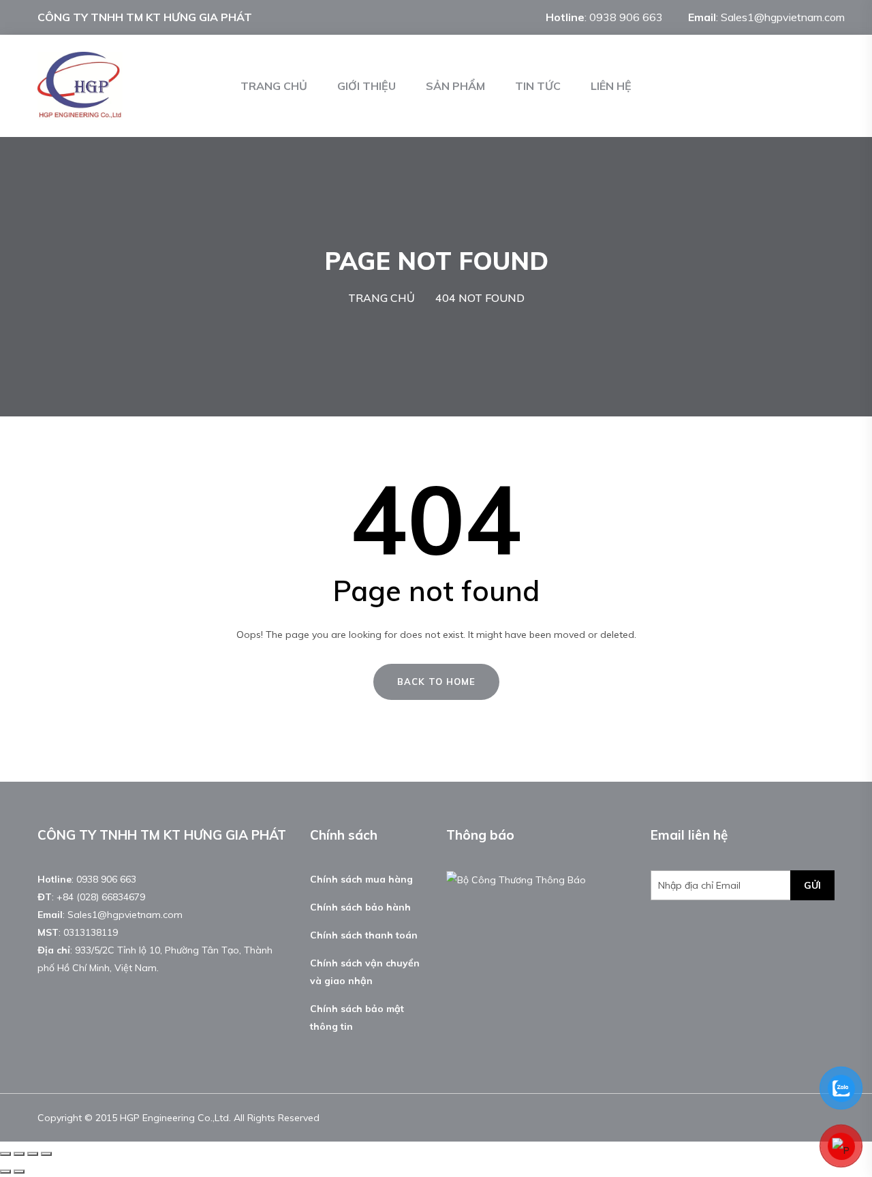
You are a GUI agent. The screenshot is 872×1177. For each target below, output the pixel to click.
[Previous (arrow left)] (5, 1172)
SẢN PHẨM (455, 86)
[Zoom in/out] (46, 1154)
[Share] (19, 1154)
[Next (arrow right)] (19, 1172)
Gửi (812, 885)
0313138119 (90, 932)
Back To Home (436, 681)
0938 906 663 (626, 17)
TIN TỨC (538, 86)
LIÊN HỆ (611, 86)
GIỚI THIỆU (366, 86)
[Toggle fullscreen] (32, 1154)
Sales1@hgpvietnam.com (783, 17)
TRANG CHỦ (273, 86)
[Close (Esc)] (5, 1154)
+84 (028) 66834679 (101, 897)
